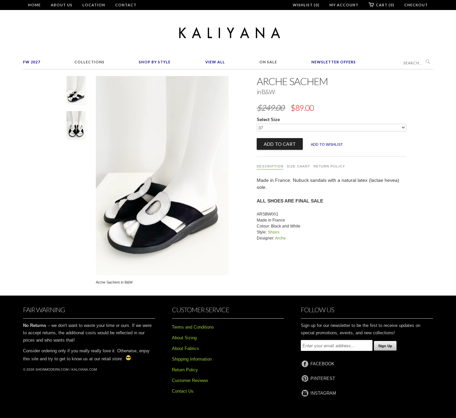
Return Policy (329, 166)
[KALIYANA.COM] (228, 32)
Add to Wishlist (327, 144)
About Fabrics (185, 348)
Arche (280, 238)
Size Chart (298, 166)
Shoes (273, 232)
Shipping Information (192, 359)
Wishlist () (306, 5)
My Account (344, 5)
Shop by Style (155, 62)
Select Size (268, 119)
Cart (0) (385, 5)
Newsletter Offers (333, 62)
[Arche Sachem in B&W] (76, 92)
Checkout (416, 5)
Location (93, 5)
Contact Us (183, 391)
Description (270, 166)
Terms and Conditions (193, 327)
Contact (126, 5)
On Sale (268, 62)
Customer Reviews (190, 380)
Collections (89, 62)
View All (215, 62)
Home (34, 5)
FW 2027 (31, 62)
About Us (61, 5)
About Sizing (184, 337)
